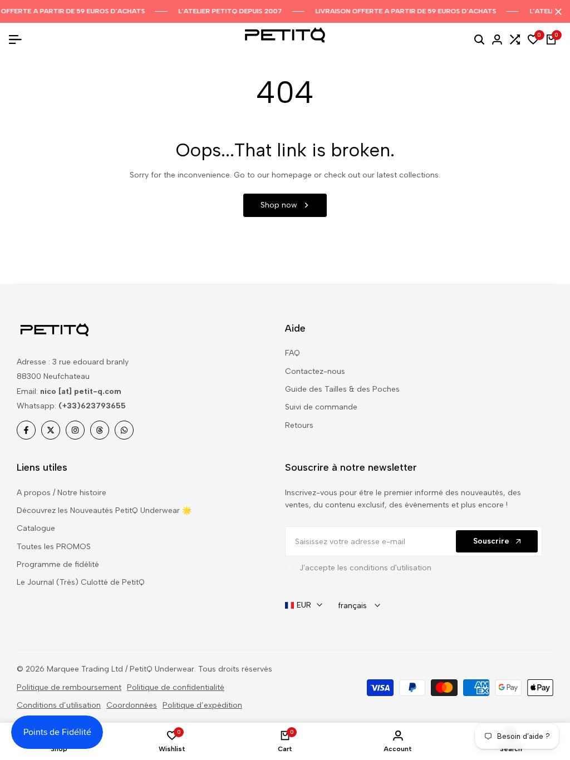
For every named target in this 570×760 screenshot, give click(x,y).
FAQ (292, 353)
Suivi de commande (321, 407)
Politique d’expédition (202, 705)
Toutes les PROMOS (54, 546)
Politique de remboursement (69, 687)
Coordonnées (131, 705)
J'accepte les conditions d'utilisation (365, 568)
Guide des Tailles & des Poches (342, 389)
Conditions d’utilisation (59, 705)
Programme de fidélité (58, 564)
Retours (299, 425)
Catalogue (36, 528)
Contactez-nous (315, 371)
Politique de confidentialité (175, 687)
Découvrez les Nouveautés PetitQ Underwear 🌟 (104, 510)
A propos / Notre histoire (61, 492)
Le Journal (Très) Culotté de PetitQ (81, 582)
